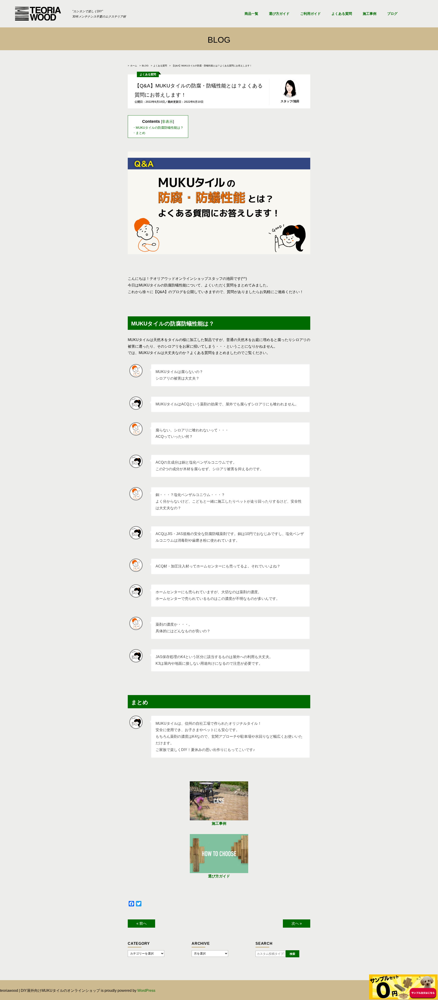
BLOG (145, 65)
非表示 (167, 121)
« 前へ (141, 923)
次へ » (297, 923)
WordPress (146, 990)
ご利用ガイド (310, 14)
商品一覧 (251, 14)
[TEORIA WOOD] (38, 14)
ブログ (392, 14)
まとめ (140, 133)
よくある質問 (341, 14)
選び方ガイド (279, 14)
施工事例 (369, 14)
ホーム (133, 65)
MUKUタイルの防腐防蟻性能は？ (159, 127)
